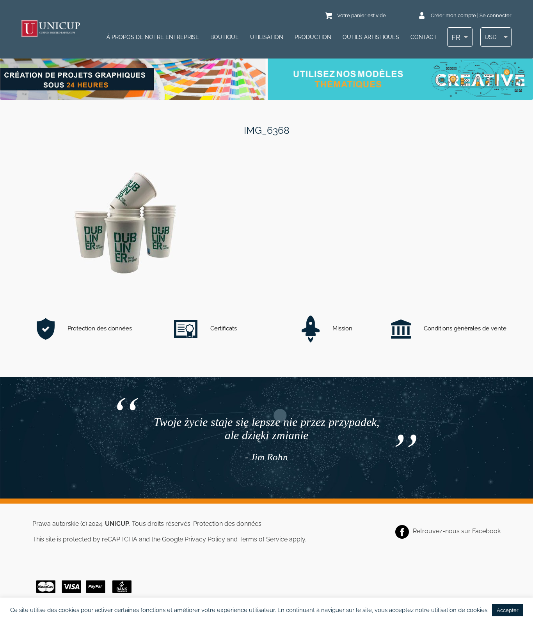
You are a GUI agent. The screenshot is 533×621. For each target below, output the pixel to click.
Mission (341, 328)
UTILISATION (266, 37)
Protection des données (99, 328)
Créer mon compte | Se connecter (471, 15)
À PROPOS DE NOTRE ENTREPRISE (153, 37)
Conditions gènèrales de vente (464, 328)
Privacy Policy (205, 539)
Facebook (486, 531)
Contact (423, 37)
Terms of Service (263, 539)
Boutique (224, 37)
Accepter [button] (508, 610)
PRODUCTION (313, 37)
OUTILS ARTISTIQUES (371, 37)
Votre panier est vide (361, 15)
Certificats (223, 328)
